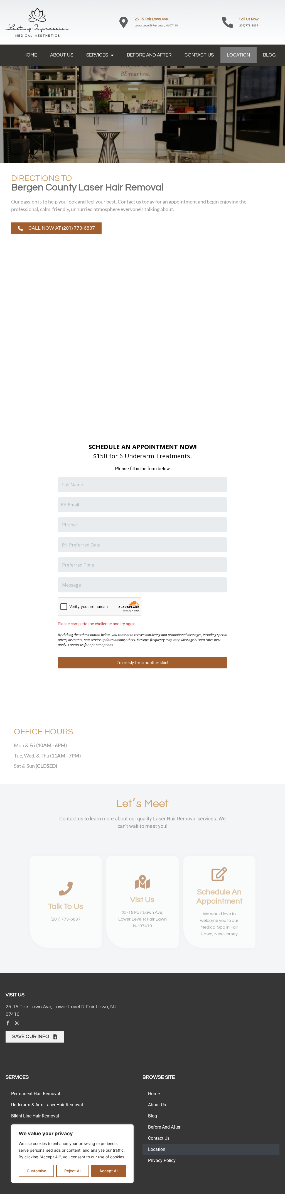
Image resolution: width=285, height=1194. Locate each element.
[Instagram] (17, 1023)
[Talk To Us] (66, 889)
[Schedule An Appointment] (219, 874)
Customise (36, 1170)
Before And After (149, 55)
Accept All (108, 1170)
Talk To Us (65, 907)
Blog (269, 55)
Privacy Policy (162, 1160)
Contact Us (199, 55)
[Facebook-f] (8, 1023)
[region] (72, 1153)
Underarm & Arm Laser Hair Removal (47, 1104)
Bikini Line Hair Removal (35, 1116)
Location (238, 55)
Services (97, 55)
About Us (61, 55)
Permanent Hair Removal (35, 1093)
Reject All (72, 1170)
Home (30, 55)
